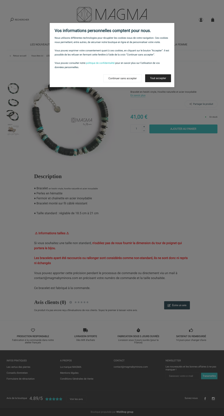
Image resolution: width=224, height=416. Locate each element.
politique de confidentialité (100, 63)
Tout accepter (158, 78)
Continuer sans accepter (122, 78)
